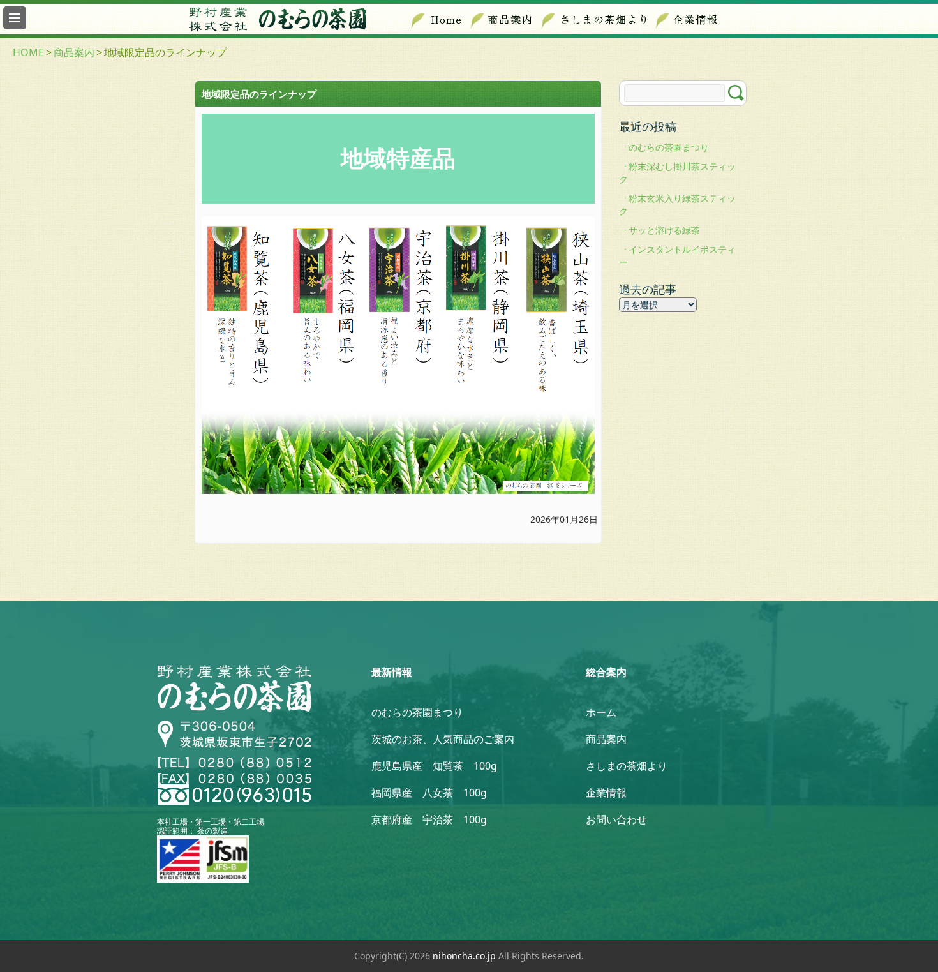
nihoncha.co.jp (464, 956)
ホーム (601, 712)
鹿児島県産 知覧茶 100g (434, 766)
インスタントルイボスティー (677, 255)
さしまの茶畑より (626, 766)
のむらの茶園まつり (669, 147)
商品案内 (74, 52)
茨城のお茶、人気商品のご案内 (442, 739)
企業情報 (606, 793)
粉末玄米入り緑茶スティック (677, 204)
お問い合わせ (616, 819)
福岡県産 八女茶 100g (429, 793)
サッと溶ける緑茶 (664, 230)
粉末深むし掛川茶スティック (677, 172)
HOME (28, 52)
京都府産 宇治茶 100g (429, 819)
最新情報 (391, 672)
